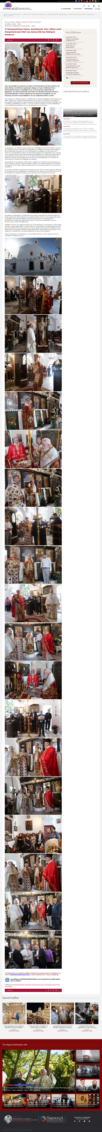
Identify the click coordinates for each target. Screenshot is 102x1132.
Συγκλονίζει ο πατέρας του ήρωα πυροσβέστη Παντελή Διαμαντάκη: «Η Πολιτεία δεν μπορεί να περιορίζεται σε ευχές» (88, 1089)
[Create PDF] (58, 40)
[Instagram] (87, 6)
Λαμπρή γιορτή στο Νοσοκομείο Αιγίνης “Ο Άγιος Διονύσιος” (38, 1105)
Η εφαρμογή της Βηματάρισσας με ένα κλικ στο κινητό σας (87, 1105)
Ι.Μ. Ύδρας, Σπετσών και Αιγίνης (37, 1102)
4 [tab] (73, 78)
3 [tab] (71, 78)
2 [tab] (69, 78)
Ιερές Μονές (7, 1102)
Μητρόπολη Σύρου (38, 984)
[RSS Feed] (97, 6)
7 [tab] (79, 78)
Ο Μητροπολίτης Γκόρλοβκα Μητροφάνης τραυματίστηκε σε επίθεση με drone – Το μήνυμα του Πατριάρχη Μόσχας (87, 1060)
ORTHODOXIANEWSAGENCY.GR (19, 974)
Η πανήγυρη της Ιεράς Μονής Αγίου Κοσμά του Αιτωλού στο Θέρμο (13, 1105)
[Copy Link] (51, 40)
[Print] (53, 40)
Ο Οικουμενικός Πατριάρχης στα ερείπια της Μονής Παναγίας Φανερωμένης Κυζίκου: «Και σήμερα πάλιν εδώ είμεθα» (38, 1089)
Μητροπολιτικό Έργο (14, 14)
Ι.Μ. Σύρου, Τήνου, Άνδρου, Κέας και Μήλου (33, 14)
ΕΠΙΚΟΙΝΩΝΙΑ (89, 8)
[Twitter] (92, 6)
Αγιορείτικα (81, 1102)
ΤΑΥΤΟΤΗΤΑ (78, 8)
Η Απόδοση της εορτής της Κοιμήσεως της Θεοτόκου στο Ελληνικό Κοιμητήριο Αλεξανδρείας (62, 1105)
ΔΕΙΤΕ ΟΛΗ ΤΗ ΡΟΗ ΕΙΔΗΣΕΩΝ (80, 82)
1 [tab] (67, 78)
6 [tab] (77, 78)
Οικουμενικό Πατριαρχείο (20, 1085)
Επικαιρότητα (81, 1087)
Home (5, 14)
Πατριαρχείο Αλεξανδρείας (60, 1102)
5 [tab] (75, 78)
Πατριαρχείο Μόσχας (83, 1057)
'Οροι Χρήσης (28, 1130)
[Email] (56, 40)
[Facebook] (82, 6)
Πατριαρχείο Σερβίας (83, 1072)
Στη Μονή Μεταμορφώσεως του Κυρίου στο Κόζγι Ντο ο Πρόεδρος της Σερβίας (87, 1074)
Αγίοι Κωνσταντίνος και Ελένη (21, 984)
